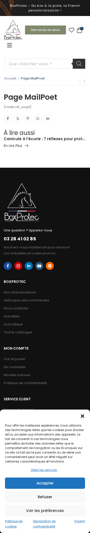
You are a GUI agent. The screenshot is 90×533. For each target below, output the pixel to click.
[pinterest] (50, 266)
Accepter (45, 483)
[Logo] (13, 30)
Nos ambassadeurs (20, 292)
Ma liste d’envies (17, 375)
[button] (82, 415)
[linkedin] (29, 266)
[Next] (84, 81)
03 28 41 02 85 (20, 239)
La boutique (13, 324)
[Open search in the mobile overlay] (45, 64)
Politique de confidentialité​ (25, 383)
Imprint (79, 521)
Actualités (12, 316)
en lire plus (13, 146)
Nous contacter (16, 308)
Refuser (45, 497)
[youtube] (39, 266)
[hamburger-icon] (9, 45)
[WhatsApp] (38, 118)
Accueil (10, 78)
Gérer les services (44, 470)
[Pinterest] (28, 118)
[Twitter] (18, 118)
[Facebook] (8, 118)
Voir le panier (15, 359)
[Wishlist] (71, 30)
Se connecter (15, 367)
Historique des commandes (26, 300)
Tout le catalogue (18, 332)
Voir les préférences (45, 510)
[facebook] (8, 266)
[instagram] (18, 266)
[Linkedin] (48, 118)
